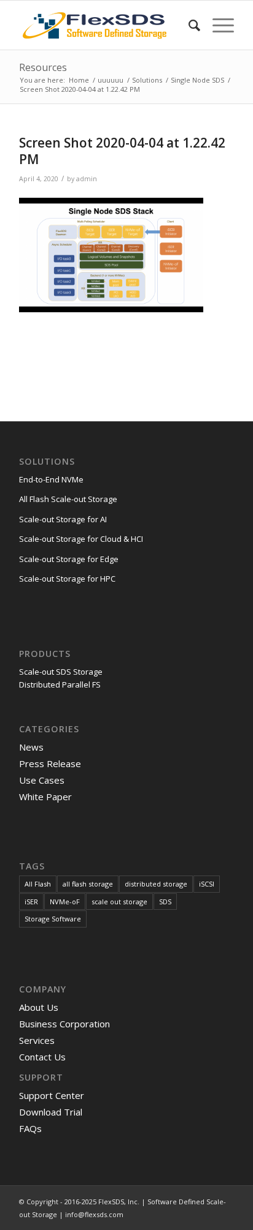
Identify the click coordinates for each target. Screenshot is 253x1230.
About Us (38, 1007)
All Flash (38, 883)
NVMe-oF (65, 901)
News (31, 747)
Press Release (50, 763)
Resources (43, 67)
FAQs (30, 1128)
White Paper (45, 796)
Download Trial (50, 1112)
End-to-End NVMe (51, 479)
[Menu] (217, 25)
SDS (165, 901)
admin (86, 178)
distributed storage (156, 883)
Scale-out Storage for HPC (67, 578)
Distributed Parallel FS (60, 684)
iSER (31, 901)
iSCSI (206, 883)
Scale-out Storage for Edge (69, 558)
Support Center (51, 1095)
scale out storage (119, 901)
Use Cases (41, 780)
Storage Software (53, 918)
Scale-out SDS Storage (61, 671)
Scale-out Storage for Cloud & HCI (81, 538)
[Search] (188, 25)
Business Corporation (64, 1024)
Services (37, 1040)
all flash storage (88, 883)
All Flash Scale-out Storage (68, 498)
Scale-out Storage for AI (63, 519)
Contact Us (42, 1057)
